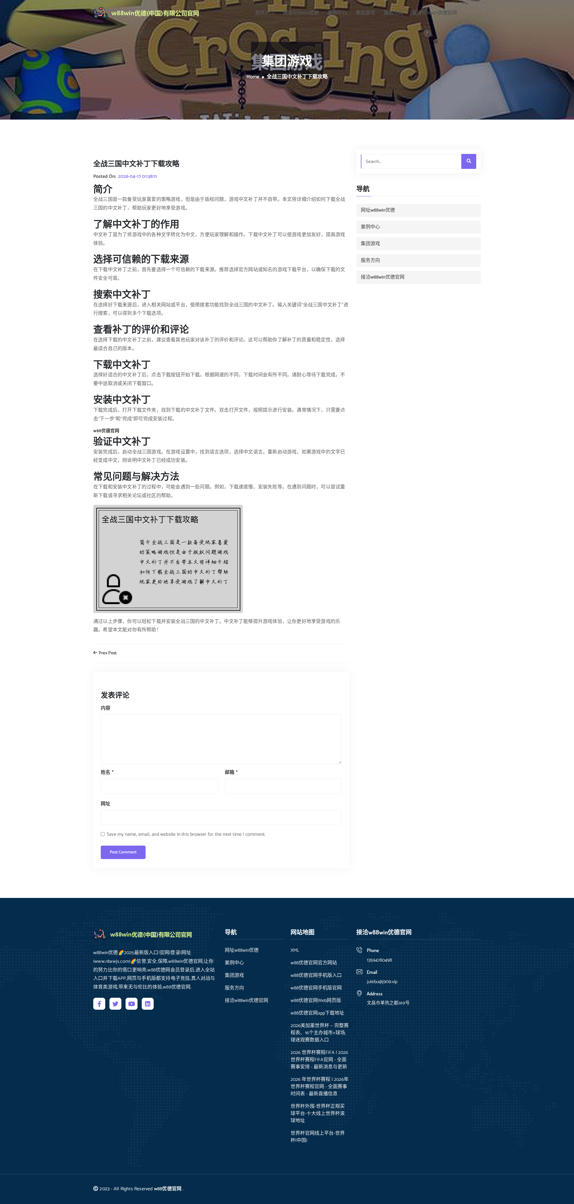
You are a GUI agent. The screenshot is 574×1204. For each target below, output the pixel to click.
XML (295, 950)
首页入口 (264, 13)
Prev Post (107, 653)
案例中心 (337, 13)
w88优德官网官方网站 (314, 963)
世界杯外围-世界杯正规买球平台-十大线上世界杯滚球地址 (318, 1113)
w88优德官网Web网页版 (316, 1000)
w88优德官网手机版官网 (316, 988)
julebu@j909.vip (382, 982)
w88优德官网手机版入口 (316, 975)
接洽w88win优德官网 (434, 13)
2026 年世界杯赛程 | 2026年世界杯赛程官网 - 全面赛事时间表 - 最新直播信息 (320, 1087)
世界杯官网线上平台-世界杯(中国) (318, 1137)
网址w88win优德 (301, 13)
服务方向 (393, 13)
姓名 (107, 772)
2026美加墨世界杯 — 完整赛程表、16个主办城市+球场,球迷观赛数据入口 (320, 1033)
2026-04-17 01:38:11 (137, 176)
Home (252, 77)
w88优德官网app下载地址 (317, 1013)
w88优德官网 (167, 1189)
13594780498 (379, 960)
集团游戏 (365, 13)
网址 (105, 804)
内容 (105, 708)
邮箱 (231, 772)
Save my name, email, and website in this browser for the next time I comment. (186, 834)
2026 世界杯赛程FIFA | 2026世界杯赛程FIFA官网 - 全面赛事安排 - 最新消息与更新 (319, 1060)
